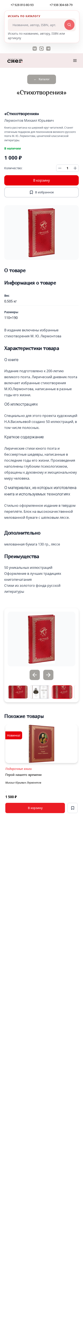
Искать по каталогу (24, 16)
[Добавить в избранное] (72, 808)
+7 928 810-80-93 (22, 5)
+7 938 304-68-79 (61, 5)
